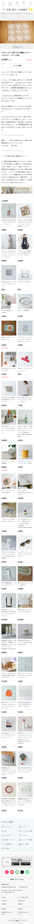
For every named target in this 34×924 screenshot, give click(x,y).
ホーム (3, 4)
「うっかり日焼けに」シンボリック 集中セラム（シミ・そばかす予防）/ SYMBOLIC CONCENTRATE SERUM (25, 523)
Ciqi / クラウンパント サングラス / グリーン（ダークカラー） (25, 554)
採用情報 (20, 909)
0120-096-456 (23, 887)
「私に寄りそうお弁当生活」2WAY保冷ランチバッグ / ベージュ (8, 399)
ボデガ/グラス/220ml (24, 281)
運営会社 (3, 909)
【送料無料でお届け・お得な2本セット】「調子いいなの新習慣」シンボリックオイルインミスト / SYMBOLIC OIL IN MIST (8, 644)
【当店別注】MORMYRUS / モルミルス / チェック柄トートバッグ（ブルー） (25, 770)
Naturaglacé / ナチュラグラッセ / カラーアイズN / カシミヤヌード (8, 735)
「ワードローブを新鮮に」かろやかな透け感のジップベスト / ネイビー (25, 253)
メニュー (30, 4)
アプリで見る (15, 920)
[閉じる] (21, 920)
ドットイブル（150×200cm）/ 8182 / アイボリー (25, 492)
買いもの (10, 4)
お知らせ (3, 897)
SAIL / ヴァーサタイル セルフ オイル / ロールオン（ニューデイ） (25, 675)
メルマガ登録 (17, 65)
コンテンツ (17, 4)
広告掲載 (3, 904)
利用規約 (20, 904)
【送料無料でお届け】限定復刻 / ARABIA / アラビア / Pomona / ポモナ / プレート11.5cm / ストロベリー (8, 803)
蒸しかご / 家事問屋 (23, 310)
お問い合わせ (21, 900)
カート (23, 4)
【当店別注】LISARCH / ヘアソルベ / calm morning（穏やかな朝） (25, 642)
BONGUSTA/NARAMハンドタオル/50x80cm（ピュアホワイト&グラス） (25, 704)
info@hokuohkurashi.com (8, 887)
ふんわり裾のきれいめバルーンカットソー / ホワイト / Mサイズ (25, 399)
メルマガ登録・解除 (23, 897)
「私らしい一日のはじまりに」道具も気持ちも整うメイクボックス (8, 675)
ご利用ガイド (5, 900)
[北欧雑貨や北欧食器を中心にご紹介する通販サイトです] (17, 9)
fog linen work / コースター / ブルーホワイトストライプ (8, 284)
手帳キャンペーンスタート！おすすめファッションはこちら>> (16, 13)
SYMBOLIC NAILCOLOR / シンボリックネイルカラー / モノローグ (8, 222)
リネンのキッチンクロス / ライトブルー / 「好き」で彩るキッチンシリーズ (25, 339)
